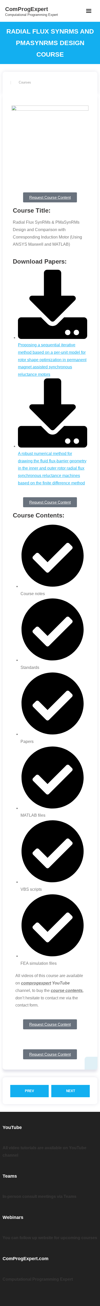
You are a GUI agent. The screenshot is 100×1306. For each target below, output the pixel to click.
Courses (25, 82)
